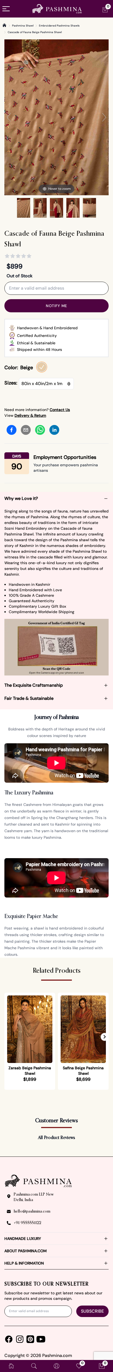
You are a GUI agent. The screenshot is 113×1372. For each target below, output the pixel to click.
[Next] (104, 117)
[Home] (4, 25)
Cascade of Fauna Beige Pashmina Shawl (35, 32)
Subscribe (92, 1311)
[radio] (42, 367)
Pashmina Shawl (22, 25)
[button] (105, 1037)
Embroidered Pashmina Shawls (59, 25)
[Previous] (8, 117)
